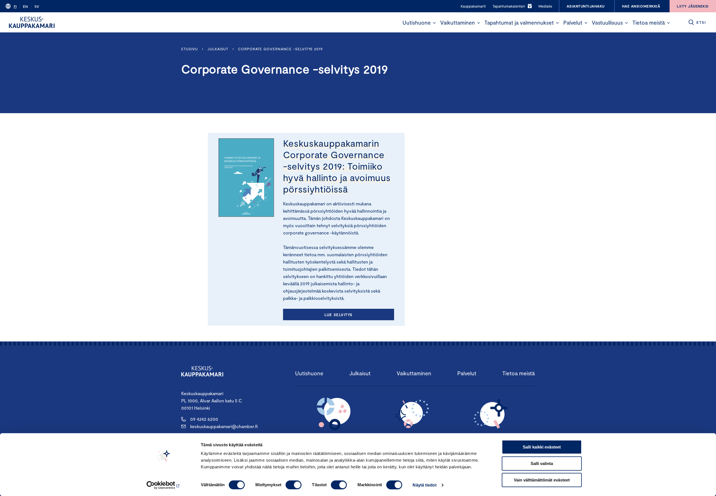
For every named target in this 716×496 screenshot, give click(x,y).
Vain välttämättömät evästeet (542, 480)
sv (36, 6)
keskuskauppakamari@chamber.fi (224, 426)
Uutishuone (416, 22)
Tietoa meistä (648, 22)
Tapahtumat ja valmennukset (519, 22)
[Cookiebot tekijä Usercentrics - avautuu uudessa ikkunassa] (163, 485)
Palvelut (572, 22)
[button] (434, 23)
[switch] (294, 484)
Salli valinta (542, 463)
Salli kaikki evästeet (542, 447)
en (25, 6)
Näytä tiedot (424, 485)
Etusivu (189, 49)
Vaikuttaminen (457, 22)
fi (15, 6)
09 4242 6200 (204, 419)
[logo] (32, 22)
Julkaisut (218, 49)
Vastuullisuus (607, 22)
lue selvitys (338, 314)
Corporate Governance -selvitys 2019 (280, 49)
